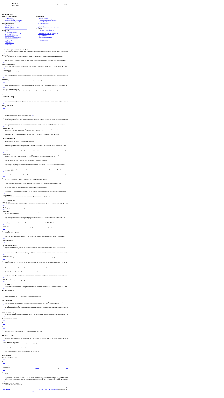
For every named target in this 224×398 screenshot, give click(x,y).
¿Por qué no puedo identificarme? (9, 19)
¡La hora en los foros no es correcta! (9, 25)
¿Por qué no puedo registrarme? (9, 18)
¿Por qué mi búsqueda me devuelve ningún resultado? (45, 29)
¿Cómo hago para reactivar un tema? (10, 38)
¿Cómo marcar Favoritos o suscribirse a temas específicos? (46, 34)
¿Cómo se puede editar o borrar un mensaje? (11, 31)
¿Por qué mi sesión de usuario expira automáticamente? (12, 21)
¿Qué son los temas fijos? (8, 44)
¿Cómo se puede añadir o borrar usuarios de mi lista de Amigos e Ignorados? (48, 27)
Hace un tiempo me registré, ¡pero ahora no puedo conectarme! (13, 20)
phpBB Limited (37, 368)
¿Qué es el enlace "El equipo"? (42, 21)
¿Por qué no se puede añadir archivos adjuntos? (11, 35)
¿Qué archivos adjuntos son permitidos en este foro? (45, 37)
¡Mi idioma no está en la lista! (8, 26)
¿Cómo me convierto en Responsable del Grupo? (45, 19)
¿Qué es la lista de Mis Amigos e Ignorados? (44, 26)
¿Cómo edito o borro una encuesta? (9, 34)
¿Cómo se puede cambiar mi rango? (9, 28)
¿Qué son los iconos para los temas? (10, 45)
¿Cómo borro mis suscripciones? (42, 35)
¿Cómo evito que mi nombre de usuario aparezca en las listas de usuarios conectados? (16, 24)
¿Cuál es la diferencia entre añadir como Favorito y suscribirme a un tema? (48, 33)
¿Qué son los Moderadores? (42, 17)
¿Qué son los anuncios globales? (9, 43)
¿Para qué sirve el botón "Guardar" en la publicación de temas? (13, 37)
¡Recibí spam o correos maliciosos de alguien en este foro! (46, 24)
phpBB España (39, 391)
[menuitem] (53, 389)
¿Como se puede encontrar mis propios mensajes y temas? (46, 31)
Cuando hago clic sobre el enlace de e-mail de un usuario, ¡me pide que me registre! (16, 29)
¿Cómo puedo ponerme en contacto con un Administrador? (46, 41)
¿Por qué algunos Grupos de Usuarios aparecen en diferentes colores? (48, 20)
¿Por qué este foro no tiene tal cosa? (43, 40)
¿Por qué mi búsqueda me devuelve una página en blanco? (46, 30)
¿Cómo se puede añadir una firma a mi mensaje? (11, 32)
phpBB (32, 115)
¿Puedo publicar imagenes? (8, 42)
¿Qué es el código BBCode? (8, 40)
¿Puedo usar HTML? (7, 41)
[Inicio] (7, 4)
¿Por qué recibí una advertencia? (9, 36)
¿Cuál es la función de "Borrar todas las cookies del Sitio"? (12, 22)
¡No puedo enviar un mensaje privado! (43, 23)
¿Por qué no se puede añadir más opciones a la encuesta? (13, 33)
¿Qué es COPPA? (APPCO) (8, 17)
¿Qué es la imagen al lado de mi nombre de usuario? (12, 27)
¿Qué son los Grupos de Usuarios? (43, 18)
